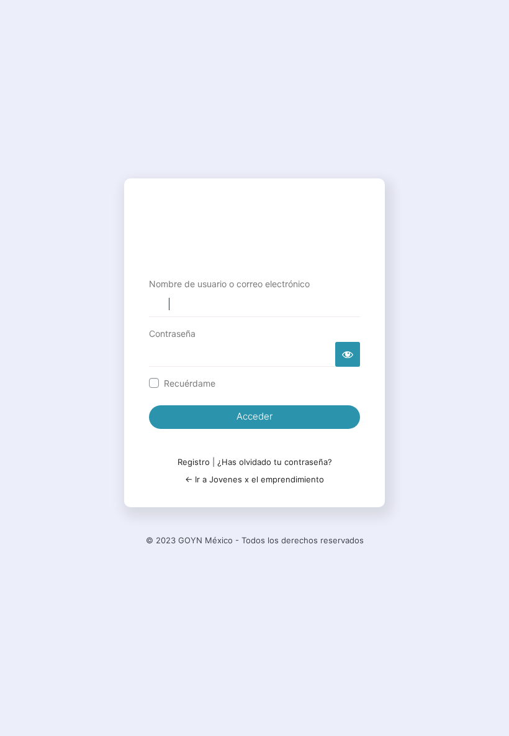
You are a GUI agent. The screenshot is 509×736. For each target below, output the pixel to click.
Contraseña (172, 333)
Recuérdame (189, 383)
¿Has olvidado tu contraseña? (274, 462)
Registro (194, 462)
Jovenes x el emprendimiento (254, 227)
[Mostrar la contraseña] (347, 354)
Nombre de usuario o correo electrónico (229, 283)
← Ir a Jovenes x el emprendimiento (254, 479)
